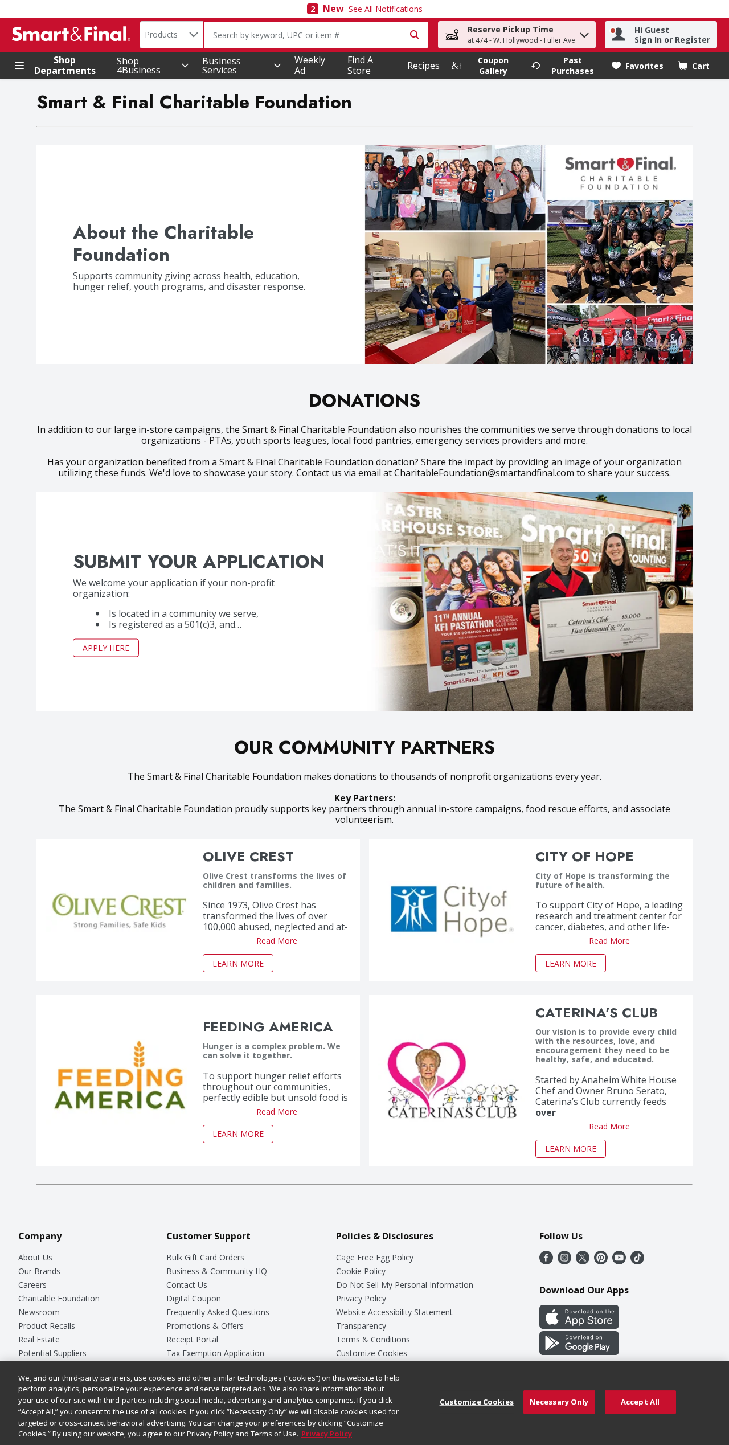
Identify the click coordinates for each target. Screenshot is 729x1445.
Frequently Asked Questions (217, 1312)
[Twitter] (582, 1261)
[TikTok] (637, 1261)
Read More (276, 941)
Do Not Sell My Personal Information (404, 1284)
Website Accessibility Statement (394, 1312)
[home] (73, 34)
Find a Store (360, 65)
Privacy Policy (361, 1298)
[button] (584, 32)
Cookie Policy (361, 1271)
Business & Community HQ (216, 1271)
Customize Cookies (371, 1353)
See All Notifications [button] (386, 8)
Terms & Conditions (373, 1339)
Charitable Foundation (59, 1298)
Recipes (423, 65)
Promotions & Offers (205, 1325)
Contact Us (186, 1284)
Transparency (361, 1325)
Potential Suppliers (52, 1353)
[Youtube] (619, 1261)
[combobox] (171, 34)
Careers (32, 1284)
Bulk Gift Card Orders (205, 1257)
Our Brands (39, 1271)
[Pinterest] (601, 1261)
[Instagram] (564, 1261)
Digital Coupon (193, 1298)
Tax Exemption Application (215, 1353)
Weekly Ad (309, 65)
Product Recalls (46, 1325)
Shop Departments (65, 65)
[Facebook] (546, 1261)
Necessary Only (559, 1402)
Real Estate (39, 1339)
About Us (35, 1257)
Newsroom (39, 1312)
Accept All (640, 1402)
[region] (364, 1403)
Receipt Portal (192, 1339)
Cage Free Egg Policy (374, 1257)
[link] (486, 65)
